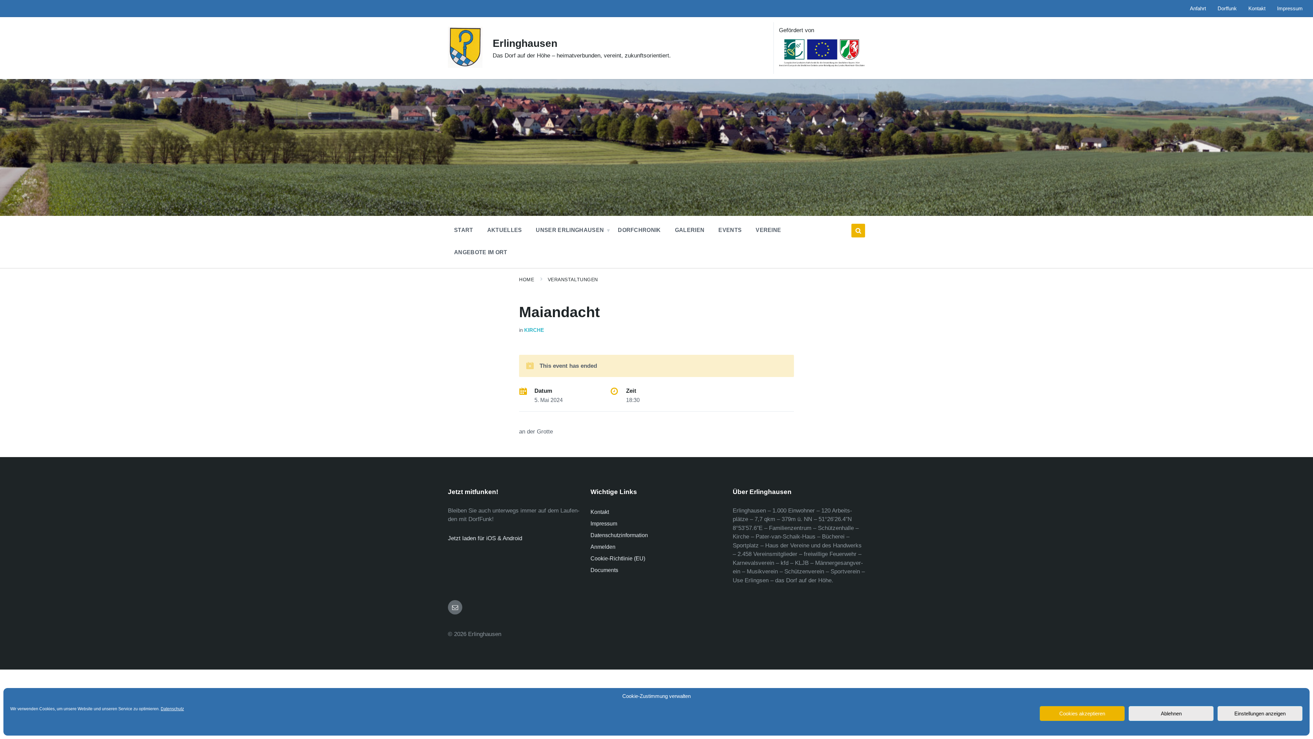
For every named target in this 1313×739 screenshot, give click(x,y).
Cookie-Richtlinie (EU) (618, 558)
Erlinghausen (525, 43)
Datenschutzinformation (619, 535)
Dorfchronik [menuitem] (639, 230)
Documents (604, 570)
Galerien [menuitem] (690, 230)
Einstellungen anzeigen (1260, 713)
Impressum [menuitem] (1290, 8)
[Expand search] (858, 230)
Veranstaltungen (573, 279)
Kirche (534, 330)
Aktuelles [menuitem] (504, 230)
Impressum (604, 524)
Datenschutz (172, 708)
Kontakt (600, 512)
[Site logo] (465, 66)
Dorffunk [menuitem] (1227, 8)
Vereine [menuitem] (768, 230)
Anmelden (603, 547)
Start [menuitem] (463, 230)
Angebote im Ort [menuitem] (480, 252)
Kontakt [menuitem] (1256, 8)
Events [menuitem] (730, 230)
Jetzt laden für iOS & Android (485, 538)
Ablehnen (1171, 713)
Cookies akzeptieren (1082, 713)
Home (526, 279)
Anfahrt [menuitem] (1198, 8)
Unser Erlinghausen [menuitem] (570, 230)
